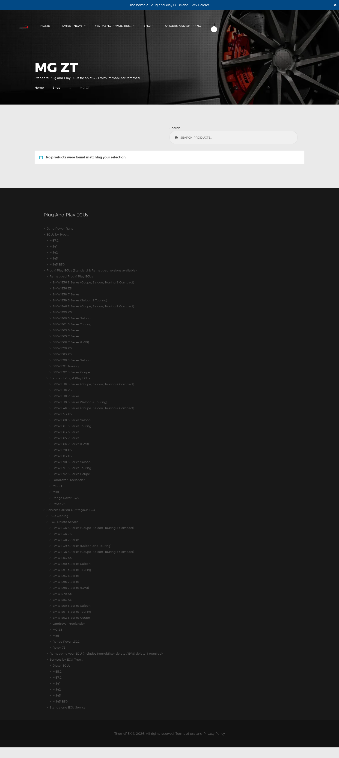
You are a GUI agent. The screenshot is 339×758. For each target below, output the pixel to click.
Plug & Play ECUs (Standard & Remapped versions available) (92, 270)
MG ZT (57, 486)
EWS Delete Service (64, 522)
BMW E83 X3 (62, 354)
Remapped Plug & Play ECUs (71, 276)
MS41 (54, 246)
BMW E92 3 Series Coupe (71, 372)
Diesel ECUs (61, 665)
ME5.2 (57, 671)
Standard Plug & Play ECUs (70, 378)
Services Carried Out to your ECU (71, 510)
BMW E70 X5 (62, 348)
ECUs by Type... (58, 234)
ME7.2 (54, 240)
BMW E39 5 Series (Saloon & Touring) (80, 300)
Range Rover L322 (66, 498)
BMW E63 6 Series (66, 330)
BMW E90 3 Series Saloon (72, 360)
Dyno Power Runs (60, 228)
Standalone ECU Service (68, 707)
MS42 (54, 252)
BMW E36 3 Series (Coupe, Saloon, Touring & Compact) (93, 282)
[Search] (177, 137)
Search (175, 128)
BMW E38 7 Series (66, 294)
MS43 (54, 258)
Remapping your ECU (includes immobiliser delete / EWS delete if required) (106, 653)
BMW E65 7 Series (66, 336)
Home (39, 87)
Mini (56, 492)
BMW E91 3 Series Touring (72, 468)
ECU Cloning (59, 516)
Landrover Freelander (69, 480)
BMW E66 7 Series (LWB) (71, 342)
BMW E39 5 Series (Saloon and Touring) (82, 546)
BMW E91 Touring (66, 366)
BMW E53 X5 (62, 312)
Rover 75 (59, 504)
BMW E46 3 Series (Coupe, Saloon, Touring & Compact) (93, 306)
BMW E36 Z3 (62, 288)
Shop (56, 87)
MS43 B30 (57, 264)
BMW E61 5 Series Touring (72, 324)
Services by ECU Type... (66, 659)
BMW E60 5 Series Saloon (72, 318)
